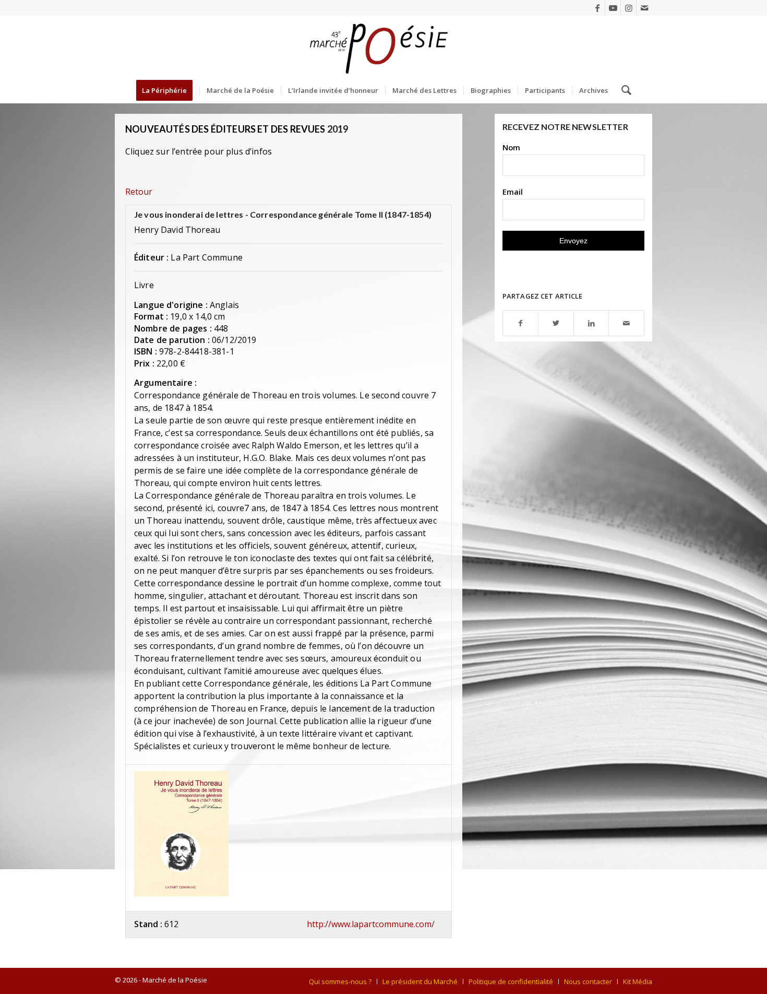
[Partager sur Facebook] (520, 323)
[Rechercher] (623, 90)
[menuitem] (167, 90)
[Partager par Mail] (626, 323)
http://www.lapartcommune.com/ (371, 924)
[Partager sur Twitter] (555, 323)
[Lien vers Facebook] (597, 8)
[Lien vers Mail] (644, 8)
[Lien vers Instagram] (628, 8)
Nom (511, 147)
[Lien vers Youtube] (612, 8)
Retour (138, 191)
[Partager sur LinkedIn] (591, 323)
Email (512, 191)
